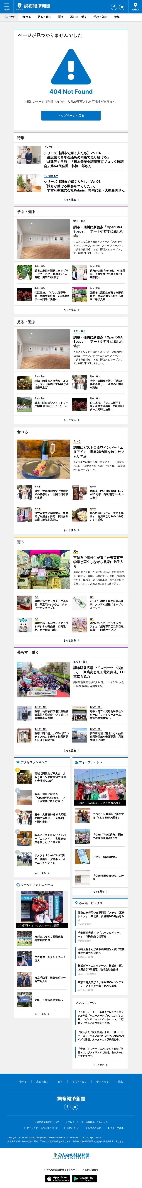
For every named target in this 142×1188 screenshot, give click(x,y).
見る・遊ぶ (44, 16)
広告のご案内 (94, 1128)
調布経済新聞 (33, 6)
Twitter (122, 7)
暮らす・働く (78, 16)
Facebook (114, 7)
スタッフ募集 (117, 1128)
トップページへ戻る (71, 115)
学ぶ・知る (100, 16)
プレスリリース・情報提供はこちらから (88, 1122)
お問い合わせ (73, 1128)
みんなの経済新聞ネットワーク (71, 1156)
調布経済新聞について (48, 1122)
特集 (117, 16)
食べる (27, 16)
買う (61, 16)
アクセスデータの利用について (42, 1128)
